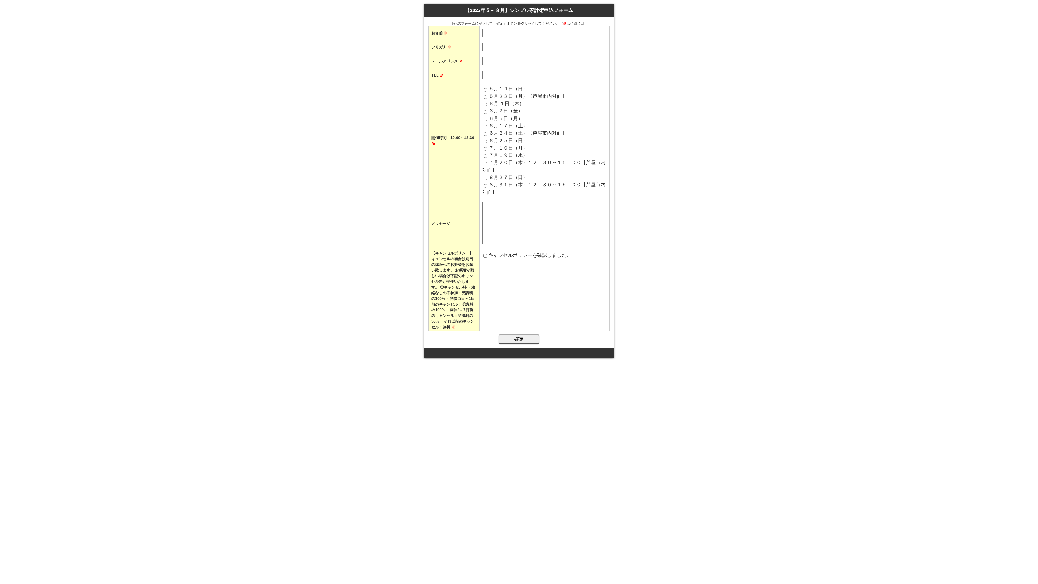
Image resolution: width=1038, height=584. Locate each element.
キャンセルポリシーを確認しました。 (529, 255)
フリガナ (441, 47)
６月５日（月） (506, 118)
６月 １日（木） (506, 103)
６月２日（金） (506, 111)
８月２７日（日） (508, 177)
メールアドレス (447, 61)
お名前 (439, 33)
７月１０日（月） (508, 148)
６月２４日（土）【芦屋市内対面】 (528, 133)
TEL (437, 75)
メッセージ (440, 223)
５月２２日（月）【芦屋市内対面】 (528, 96)
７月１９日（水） (508, 155)
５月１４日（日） (508, 88)
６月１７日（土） (508, 125)
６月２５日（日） (508, 140)
